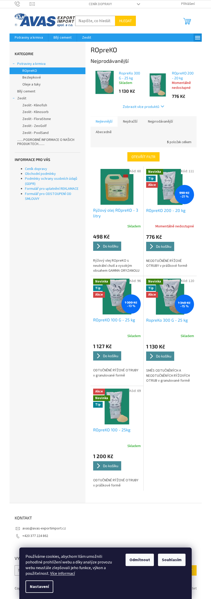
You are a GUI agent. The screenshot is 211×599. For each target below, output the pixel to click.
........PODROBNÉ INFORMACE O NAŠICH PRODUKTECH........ (45, 142)
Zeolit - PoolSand (35, 132)
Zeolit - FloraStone (36, 119)
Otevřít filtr (143, 157)
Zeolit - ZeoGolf (34, 126)
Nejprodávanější (160, 121)
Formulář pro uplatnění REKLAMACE (51, 188)
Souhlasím (172, 560)
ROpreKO (29, 70)
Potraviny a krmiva (31, 63)
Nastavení (39, 586)
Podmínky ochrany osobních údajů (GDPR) (51, 181)
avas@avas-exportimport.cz (44, 528)
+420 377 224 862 (35, 535)
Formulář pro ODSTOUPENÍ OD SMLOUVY (48, 196)
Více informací (62, 573)
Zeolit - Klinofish (34, 105)
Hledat (125, 21)
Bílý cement (26, 91)
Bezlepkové (31, 77)
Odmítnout (139, 560)
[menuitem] (29, 37)
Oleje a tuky (31, 84)
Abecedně (104, 132)
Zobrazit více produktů (141, 106)
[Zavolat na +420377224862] (22, 4)
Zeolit (21, 98)
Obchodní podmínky (40, 173)
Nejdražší (130, 121)
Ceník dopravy (100, 4)
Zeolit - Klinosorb (35, 112)
